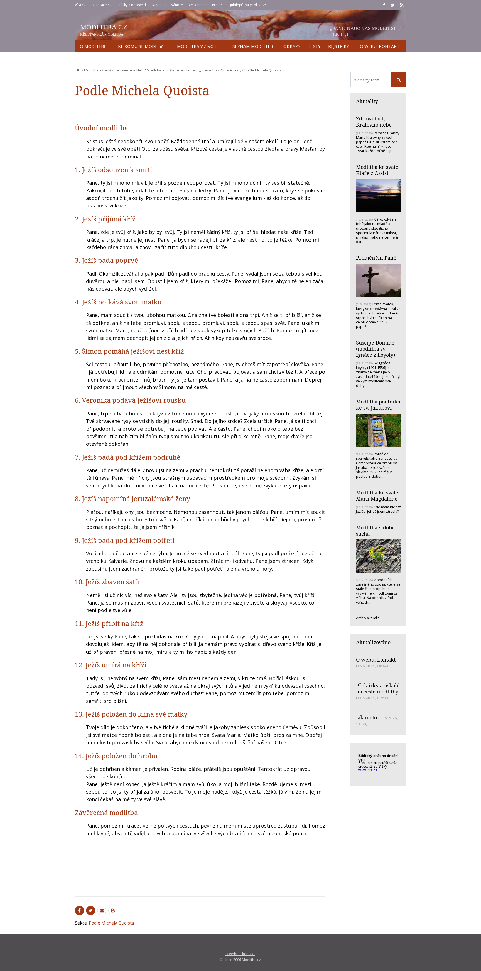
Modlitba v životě (97, 70)
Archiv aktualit (367, 617)
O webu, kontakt (376, 659)
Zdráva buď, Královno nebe (374, 121)
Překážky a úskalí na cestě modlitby (377, 688)
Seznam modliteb (129, 70)
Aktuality (367, 101)
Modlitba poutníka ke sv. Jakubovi (378, 404)
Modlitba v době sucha (375, 530)
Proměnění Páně (376, 257)
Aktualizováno (373, 642)
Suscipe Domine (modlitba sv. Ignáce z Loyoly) (375, 348)
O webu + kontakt (240, 953)
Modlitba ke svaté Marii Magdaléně (377, 495)
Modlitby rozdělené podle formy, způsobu (182, 70)
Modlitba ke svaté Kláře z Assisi (377, 170)
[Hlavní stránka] (78, 70)
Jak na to (366, 717)
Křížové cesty (230, 70)
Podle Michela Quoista (263, 70)
